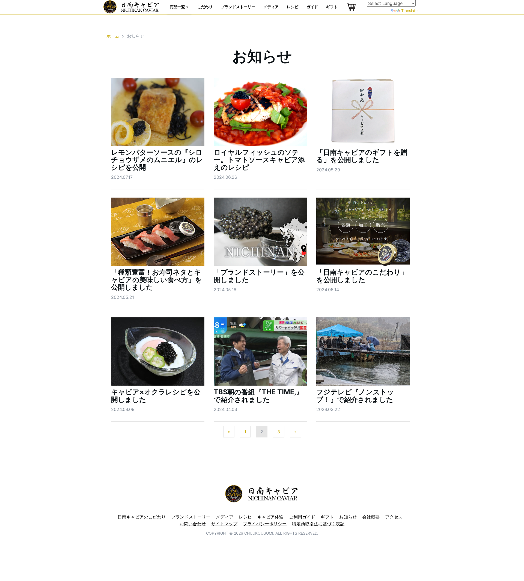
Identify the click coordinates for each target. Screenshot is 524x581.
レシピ (292, 6)
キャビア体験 (270, 517)
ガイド (312, 6)
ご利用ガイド (302, 517)
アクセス (394, 517)
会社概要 (371, 517)
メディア (271, 6)
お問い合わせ (193, 523)
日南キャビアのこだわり (142, 517)
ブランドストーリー (238, 6)
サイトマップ (224, 523)
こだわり (205, 6)
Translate (409, 10)
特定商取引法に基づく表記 (318, 523)
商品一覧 (178, 6)
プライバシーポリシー (265, 523)
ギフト (332, 6)
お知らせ (348, 517)
